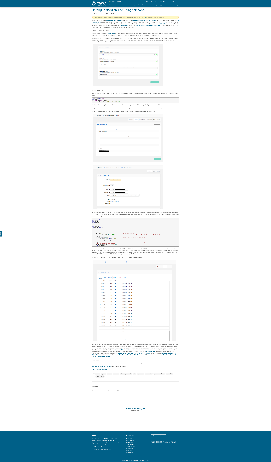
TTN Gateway (124, 25)
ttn (134, 374)
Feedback (0, 234)
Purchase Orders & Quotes (161, 1)
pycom (103, 374)
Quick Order (129, 450)
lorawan (116, 374)
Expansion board (151, 349)
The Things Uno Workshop (99, 369)
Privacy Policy (129, 448)
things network (100, 376)
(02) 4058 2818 (98, 446)
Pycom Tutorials (150, 351)
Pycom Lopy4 (111, 33)
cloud (97, 374)
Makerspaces (129, 452)
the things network (126, 374)
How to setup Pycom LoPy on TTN (101, 366)
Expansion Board (141, 20)
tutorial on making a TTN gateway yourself (148, 25)
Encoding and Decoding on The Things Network (132, 355)
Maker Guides (129, 442)
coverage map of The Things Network (161, 23)
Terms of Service (130, 446)
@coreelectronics (135, 410)
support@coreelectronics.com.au (102, 449)
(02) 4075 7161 (149, 1)
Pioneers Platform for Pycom (123, 349)
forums (144, 17)
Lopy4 (134, 20)
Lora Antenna (152, 20)
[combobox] (167, 5)
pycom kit (169, 374)
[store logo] (99, 3)
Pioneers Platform (111, 20)
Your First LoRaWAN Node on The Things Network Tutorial (134, 353)
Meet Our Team (130, 440)
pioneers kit (149, 374)
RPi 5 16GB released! (115, 1)
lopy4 (109, 374)
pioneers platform (159, 374)
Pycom (120, 20)
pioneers (140, 374)
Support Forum (130, 444)
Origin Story (129, 438)
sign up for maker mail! (158, 436)
